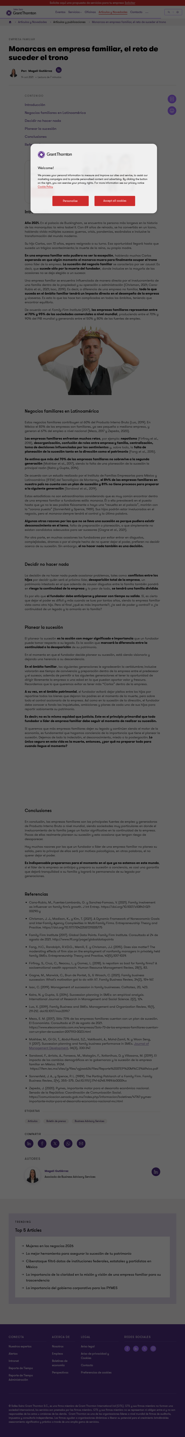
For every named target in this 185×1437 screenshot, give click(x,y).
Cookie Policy (45, 186)
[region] (94, 178)
